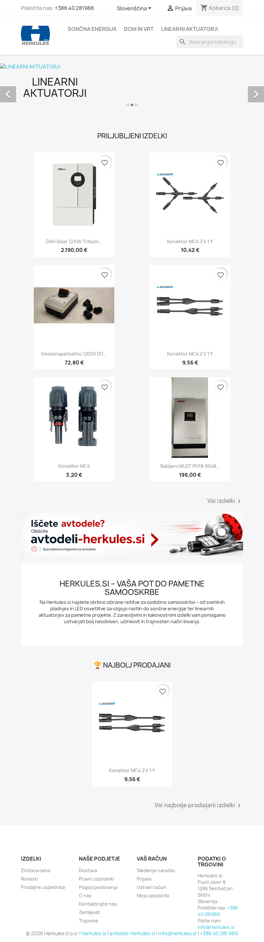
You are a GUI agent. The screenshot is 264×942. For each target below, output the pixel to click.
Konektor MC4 (74, 466)
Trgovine (88, 921)
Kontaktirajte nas (98, 904)
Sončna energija (92, 28)
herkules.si (93, 933)
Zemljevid (89, 912)
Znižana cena (35, 870)
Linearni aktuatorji (189, 28)
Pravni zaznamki (96, 879)
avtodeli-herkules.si (132, 933)
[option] (132, 87)
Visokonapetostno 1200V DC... (74, 354)
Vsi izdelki (225, 501)
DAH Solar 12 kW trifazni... (74, 241)
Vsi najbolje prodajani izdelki (199, 805)
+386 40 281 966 (219, 933)
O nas (85, 895)
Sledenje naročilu (156, 870)
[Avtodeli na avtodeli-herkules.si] (132, 534)
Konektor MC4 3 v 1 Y (190, 241)
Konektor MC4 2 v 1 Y (190, 354)
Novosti (29, 879)
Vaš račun (152, 858)
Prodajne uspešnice (43, 887)
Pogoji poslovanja (98, 887)
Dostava (88, 870)
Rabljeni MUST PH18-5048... (190, 466)
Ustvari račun (151, 887)
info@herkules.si (216, 927)
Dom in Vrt (139, 28)
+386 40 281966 (74, 8)
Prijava (144, 879)
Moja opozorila (153, 895)
